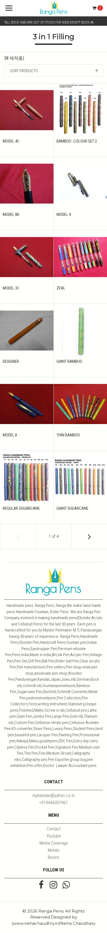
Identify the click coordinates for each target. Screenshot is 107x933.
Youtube (53, 836)
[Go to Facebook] (41, 885)
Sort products (24, 70)
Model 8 (10, 435)
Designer (11, 361)
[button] (53, 70)
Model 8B (11, 214)
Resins (54, 857)
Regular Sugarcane (21, 508)
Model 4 (64, 214)
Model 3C (11, 288)
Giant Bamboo (69, 361)
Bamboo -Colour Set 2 (77, 141)
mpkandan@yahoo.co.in (53, 795)
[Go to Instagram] (53, 885)
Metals (54, 850)
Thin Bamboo (68, 435)
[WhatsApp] (66, 885)
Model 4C (11, 141)
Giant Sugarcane (72, 508)
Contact (54, 828)
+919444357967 (53, 802)
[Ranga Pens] (53, 8)
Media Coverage (54, 843)
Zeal (61, 288)
